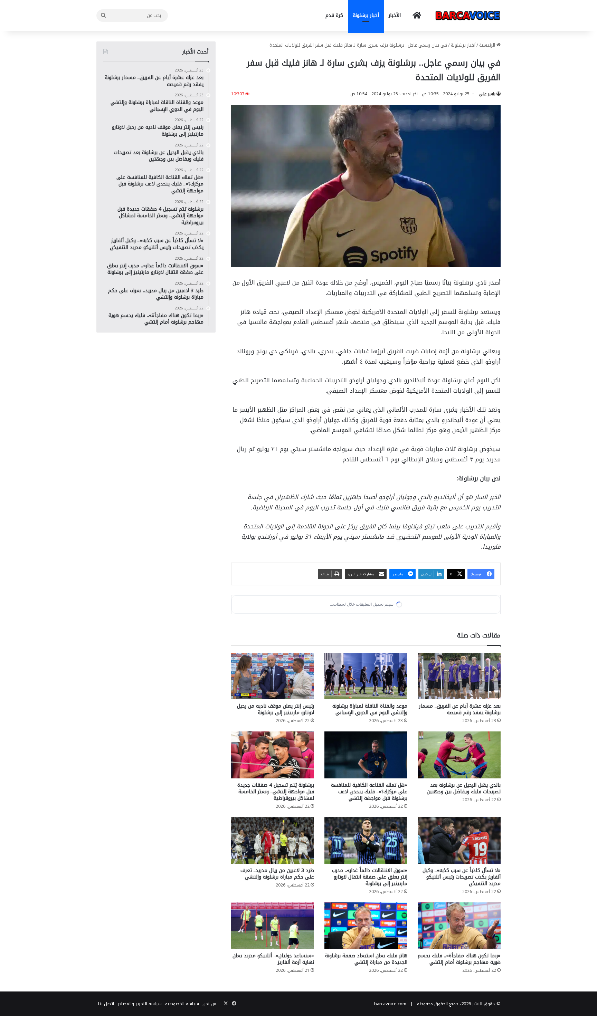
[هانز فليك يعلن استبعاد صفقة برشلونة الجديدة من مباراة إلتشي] (365, 925)
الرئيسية (487, 45)
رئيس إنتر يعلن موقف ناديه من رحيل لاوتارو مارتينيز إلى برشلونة (275, 709)
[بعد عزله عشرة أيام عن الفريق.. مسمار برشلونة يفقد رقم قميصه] (459, 676)
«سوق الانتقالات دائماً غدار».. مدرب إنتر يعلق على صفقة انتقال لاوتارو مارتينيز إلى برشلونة (369, 877)
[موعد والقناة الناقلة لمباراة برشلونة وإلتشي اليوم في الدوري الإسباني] (365, 676)
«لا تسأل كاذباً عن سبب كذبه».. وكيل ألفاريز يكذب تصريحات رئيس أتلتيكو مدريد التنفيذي (462, 877)
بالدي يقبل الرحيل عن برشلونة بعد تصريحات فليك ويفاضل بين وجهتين (464, 788)
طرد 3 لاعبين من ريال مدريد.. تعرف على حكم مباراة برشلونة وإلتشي (277, 874)
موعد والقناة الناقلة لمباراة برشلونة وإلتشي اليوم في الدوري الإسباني (369, 709)
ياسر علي (487, 94)
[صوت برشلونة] (468, 15)
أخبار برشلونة (366, 15)
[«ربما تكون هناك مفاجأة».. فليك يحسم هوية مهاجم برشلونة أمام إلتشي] (459, 925)
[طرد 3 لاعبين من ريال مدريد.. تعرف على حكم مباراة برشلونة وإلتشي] (272, 840)
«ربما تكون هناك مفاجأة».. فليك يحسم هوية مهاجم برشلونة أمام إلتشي (459, 959)
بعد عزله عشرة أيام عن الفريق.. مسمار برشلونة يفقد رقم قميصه (460, 709)
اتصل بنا (106, 1003)
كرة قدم (334, 15)
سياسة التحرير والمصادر (139, 1003)
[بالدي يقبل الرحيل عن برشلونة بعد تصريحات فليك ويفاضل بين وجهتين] (459, 754)
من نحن (209, 1003)
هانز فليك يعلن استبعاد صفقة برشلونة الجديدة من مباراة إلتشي (366, 959)
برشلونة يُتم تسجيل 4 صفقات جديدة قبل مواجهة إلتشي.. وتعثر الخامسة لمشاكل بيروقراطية (275, 791)
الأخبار (395, 15)
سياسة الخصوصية (182, 1003)
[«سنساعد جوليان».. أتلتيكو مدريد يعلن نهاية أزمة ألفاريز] (272, 925)
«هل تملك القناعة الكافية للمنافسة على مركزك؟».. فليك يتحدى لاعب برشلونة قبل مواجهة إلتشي (369, 791)
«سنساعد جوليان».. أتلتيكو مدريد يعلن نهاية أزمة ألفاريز (273, 959)
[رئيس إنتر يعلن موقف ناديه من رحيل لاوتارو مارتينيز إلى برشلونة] (272, 676)
